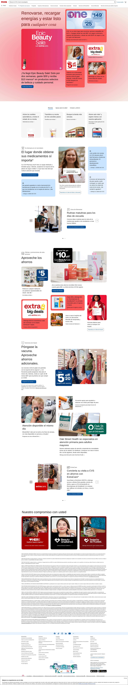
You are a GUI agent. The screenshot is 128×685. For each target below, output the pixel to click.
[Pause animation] (24, 67)
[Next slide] (97, 220)
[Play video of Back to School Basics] (90, 317)
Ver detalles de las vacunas (94, 576)
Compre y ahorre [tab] (75, 108)
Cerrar (125, 678)
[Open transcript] (60, 68)
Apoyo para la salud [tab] (61, 108)
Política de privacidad (83, 683)
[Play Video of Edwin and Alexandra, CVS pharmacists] (61, 180)
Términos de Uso (91, 683)
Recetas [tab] (50, 108)
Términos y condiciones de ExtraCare (54, 605)
